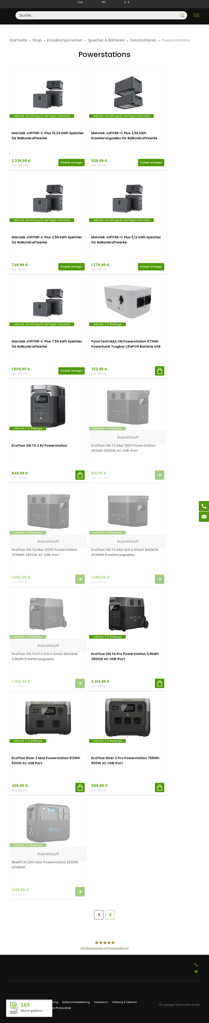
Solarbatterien (143, 40)
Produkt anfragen (71, 162)
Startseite (18, 40)
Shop (37, 40)
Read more (159, 475)
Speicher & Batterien (106, 40)
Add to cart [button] (159, 371)
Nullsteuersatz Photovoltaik (54, 1008)
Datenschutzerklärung (76, 1002)
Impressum (101, 1002)
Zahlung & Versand (124, 1002)
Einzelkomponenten (64, 40)
